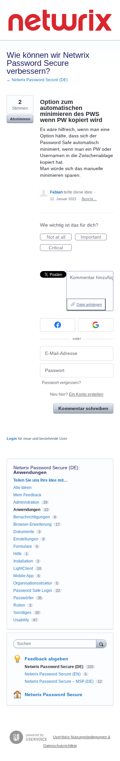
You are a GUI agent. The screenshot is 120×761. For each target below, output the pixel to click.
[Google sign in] (95, 325)
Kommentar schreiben (83, 408)
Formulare (22, 546)
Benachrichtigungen (31, 517)
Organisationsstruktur (32, 583)
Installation (23, 561)
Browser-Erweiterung (32, 524)
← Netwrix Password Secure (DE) (37, 80)
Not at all (59, 237)
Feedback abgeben (46, 658)
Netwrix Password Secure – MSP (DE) (60, 681)
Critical (60, 248)
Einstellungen (25, 539)
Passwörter (23, 598)
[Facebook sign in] (57, 325)
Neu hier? (76, 394)
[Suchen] (101, 643)
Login (12, 438)
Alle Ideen (22, 487)
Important (94, 237)
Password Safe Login (32, 590)
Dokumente (23, 531)
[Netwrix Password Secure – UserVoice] (60, 20)
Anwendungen (30, 472)
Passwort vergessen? (61, 382)
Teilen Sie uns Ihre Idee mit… (40, 480)
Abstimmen (20, 119)
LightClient (23, 568)
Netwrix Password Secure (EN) (53, 674)
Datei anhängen (89, 304)
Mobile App (23, 576)
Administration (26, 502)
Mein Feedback (27, 495)
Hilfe (17, 553)
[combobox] (56, 643)
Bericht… (89, 199)
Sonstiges (22, 612)
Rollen (19, 605)
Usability (21, 620)
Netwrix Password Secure (53, 694)
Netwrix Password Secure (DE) (45, 467)
